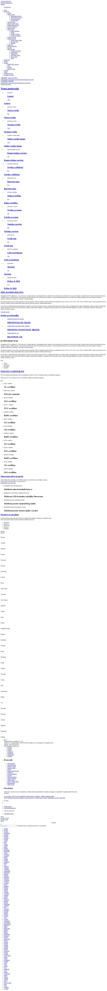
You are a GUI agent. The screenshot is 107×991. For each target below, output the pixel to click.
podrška (6, 63)
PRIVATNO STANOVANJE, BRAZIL (23, 330)
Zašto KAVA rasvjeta (13, 64)
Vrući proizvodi (30, 796)
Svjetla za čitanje (15, 34)
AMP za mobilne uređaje (47, 796)
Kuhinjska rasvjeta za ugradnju (15, 798)
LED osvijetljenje (12, 46)
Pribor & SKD (11, 49)
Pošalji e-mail (4, 819)
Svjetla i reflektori (12, 26)
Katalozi (9, 67)
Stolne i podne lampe (12, 23)
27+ (8, 284)
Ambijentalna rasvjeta (53, 798)
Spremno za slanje (9, 75)
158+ (8, 100)
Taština (12, 32)
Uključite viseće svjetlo (40, 798)
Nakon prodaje (11, 69)
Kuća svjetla (14, 57)
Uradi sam (10, 45)
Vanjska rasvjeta (11, 39)
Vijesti (5, 72)
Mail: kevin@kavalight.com (11, 746)
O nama (6, 70)
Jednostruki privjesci (16, 16)
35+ (8, 270)
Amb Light (62, 798)
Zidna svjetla (10, 29)
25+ (8, 242)
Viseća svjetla (11, 14)
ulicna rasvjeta (14, 42)
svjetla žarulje (14, 52)
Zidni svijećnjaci (15, 31)
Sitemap (38, 796)
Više (2, 360)
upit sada (6, 793)
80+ (8, 228)
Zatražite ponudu (5, 312)
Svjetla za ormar (11, 37)
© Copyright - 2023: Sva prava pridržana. (15, 796)
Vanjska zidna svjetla (16, 40)
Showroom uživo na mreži (12, 476)
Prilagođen (7, 60)
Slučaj (5, 61)
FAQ (8, 66)
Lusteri (9, 13)
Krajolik (13, 43)
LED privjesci (14, 20)
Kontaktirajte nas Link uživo (8, 483)
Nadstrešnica (14, 54)
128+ (8, 128)
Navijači (9, 48)
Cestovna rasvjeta (29, 798)
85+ (8, 185)
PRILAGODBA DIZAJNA (12, 292)
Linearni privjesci (15, 19)
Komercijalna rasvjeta (13, 25)
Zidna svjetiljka (11, 203)
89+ (8, 114)
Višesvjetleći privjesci (16, 17)
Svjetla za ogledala (16, 35)
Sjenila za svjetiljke (16, 51)
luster (5, 798)
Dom (5, 10)
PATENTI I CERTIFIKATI (12, 371)
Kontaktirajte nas (8, 73)
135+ (8, 142)
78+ (8, 156)
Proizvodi (6, 11)
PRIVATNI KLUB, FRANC (19, 322)
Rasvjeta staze (11, 28)
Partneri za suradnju (10, 514)
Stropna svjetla (11, 22)
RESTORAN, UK (14, 337)
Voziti (12, 58)
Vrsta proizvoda (10, 88)
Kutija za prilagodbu (10, 315)
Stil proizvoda (11, 763)
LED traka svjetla (15, 55)
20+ (8, 213)
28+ (8, 256)
